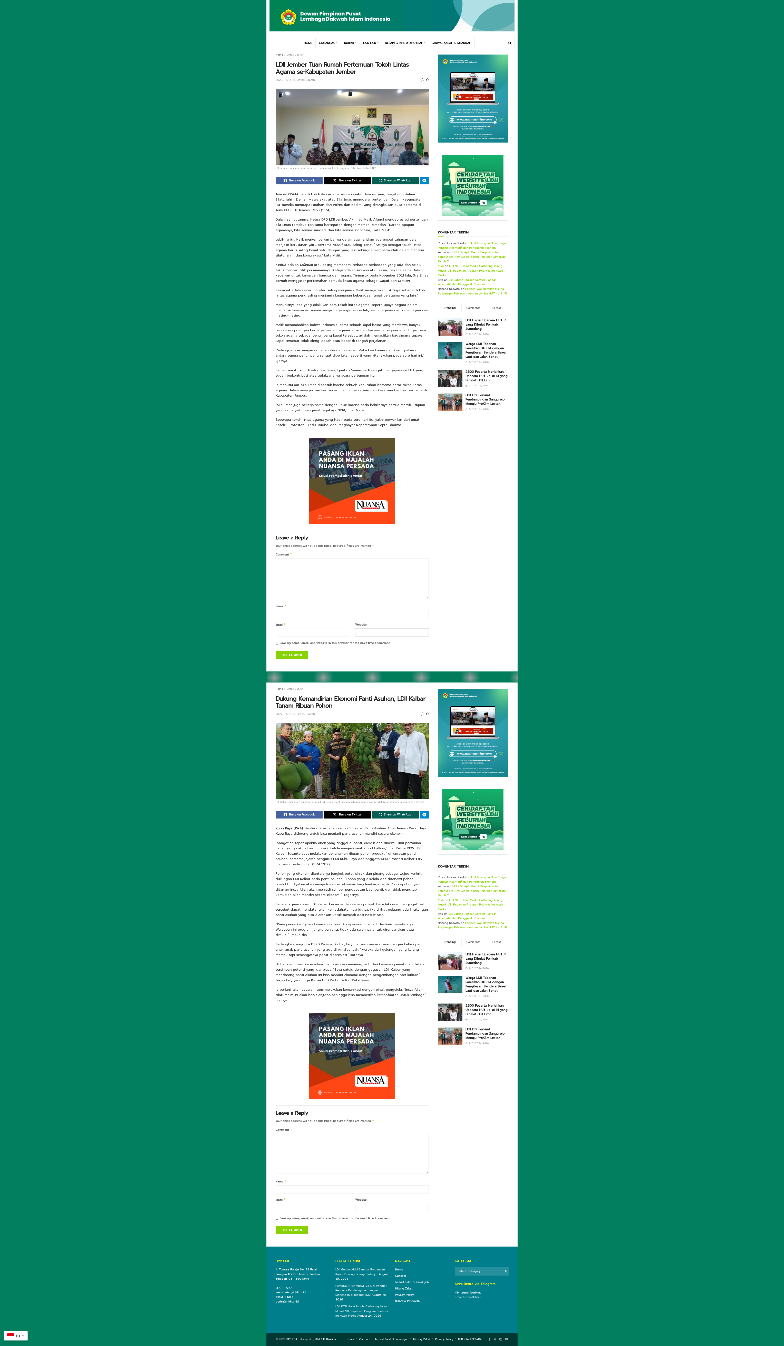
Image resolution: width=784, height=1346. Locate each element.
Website (361, 624)
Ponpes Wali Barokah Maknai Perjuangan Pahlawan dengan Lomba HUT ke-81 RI (472, 291)
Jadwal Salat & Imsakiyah (412, 1282)
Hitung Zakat (404, 1288)
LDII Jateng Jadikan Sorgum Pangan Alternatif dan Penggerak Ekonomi (473, 245)
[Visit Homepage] (392, 19)
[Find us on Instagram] (500, 1339)
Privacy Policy (404, 1295)
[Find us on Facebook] (489, 1339)
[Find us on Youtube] (506, 1339)
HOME (308, 43)
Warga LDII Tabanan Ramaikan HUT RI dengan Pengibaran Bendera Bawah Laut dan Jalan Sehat (486, 350)
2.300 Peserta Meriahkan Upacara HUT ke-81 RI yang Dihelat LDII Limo (487, 376)
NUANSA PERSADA (407, 1301)
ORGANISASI (327, 43)
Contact (400, 1276)
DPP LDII (291, 1339)
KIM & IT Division (325, 1339)
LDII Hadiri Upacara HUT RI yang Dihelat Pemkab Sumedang (486, 324)
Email (281, 625)
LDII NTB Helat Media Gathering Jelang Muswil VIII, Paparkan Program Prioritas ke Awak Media (470, 270)
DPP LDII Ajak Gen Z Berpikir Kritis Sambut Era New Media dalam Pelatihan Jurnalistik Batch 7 (472, 257)
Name (281, 606)
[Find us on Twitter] (495, 1339)
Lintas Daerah (295, 55)
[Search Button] (509, 43)
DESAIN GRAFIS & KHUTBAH (404, 43)
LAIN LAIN (369, 43)
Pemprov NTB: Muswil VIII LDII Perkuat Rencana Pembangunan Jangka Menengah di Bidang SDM (361, 1290)
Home (279, 55)
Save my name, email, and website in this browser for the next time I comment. (335, 643)
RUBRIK (349, 43)
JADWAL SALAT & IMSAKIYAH (451, 43)
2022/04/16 (283, 80)
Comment (284, 554)
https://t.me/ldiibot (468, 1297)
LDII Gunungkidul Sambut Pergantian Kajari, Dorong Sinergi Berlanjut (360, 1271)
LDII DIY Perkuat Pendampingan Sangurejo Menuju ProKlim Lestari (485, 399)
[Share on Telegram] (424, 180)
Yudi (441, 266)
